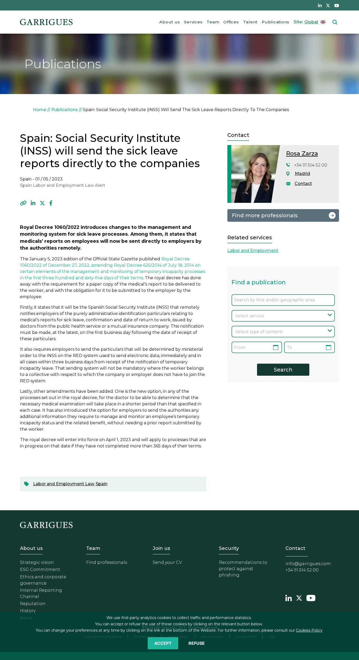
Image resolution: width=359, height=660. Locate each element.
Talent (250, 21)
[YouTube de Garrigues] (336, 5)
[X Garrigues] (299, 597)
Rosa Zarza (302, 153)
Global (311, 21)
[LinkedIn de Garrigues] (320, 5)
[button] (23, 203)
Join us (161, 548)
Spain (101, 483)
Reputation (32, 603)
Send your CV (167, 562)
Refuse (196, 643)
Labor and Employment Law (63, 483)
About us (169, 21)
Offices (231, 21)
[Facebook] (51, 203)
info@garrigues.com (308, 563)
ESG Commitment (40, 569)
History (27, 610)
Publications (275, 21)
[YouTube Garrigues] (310, 597)
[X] (42, 203)
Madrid (302, 173)
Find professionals (106, 562)
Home (39, 109)
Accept (163, 643)
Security (229, 548)
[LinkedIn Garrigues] (288, 597)
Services (193, 21)
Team (213, 21)
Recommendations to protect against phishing (243, 569)
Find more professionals (265, 215)
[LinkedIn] (33, 203)
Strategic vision (37, 562)
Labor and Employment (252, 250)
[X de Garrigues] (328, 5)
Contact (303, 183)
